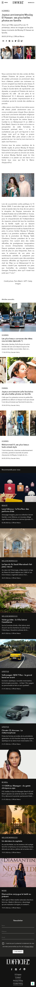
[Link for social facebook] (12, 970)
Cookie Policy (18, 984)
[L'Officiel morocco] (18, 2)
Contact (18, 977)
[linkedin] (12, 41)
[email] (3, 41)
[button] (32, 185)
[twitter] (15, 41)
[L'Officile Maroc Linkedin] (24, 969)
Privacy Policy (29, 946)
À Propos (18, 974)
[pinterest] (9, 41)
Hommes (6, 11)
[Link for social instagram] (16, 970)
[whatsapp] (18, 41)
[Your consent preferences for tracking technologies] (32, 983)
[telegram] (21, 41)
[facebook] (6, 41)
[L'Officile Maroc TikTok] (20, 969)
